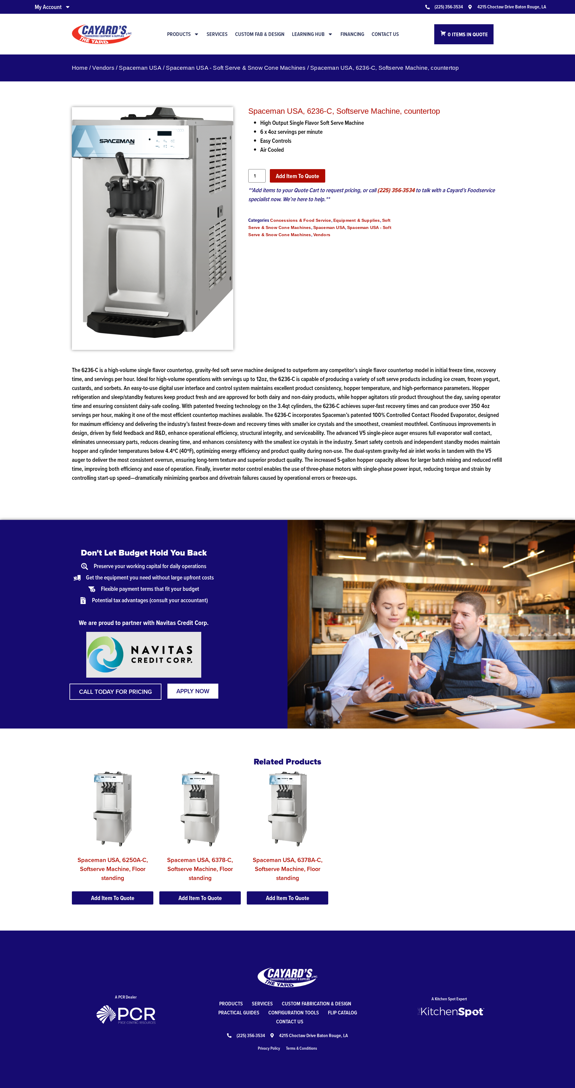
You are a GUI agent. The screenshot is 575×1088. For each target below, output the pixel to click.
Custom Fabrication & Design (316, 1003)
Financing (352, 34)
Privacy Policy (269, 1048)
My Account (48, 7)
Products (179, 34)
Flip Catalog (342, 1012)
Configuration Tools (293, 1012)
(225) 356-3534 (395, 190)
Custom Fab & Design (260, 34)
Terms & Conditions (301, 1048)
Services (217, 34)
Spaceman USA (140, 68)
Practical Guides (238, 1012)
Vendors (103, 68)
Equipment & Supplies (356, 220)
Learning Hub (308, 34)
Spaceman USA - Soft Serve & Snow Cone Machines (235, 68)
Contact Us (385, 34)
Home (80, 68)
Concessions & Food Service (300, 220)
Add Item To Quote (297, 176)
